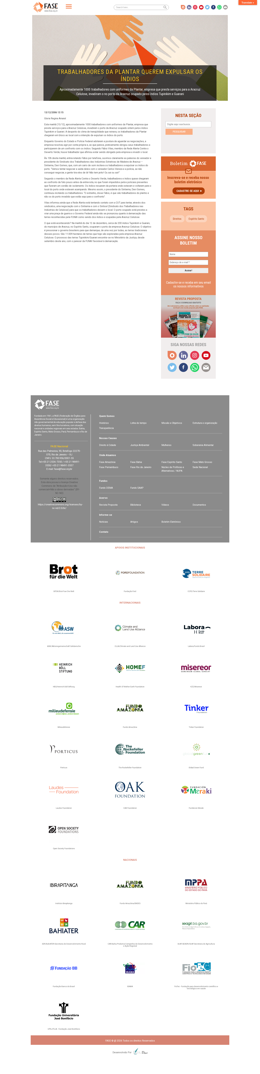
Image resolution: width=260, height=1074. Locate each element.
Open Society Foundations (64, 848)
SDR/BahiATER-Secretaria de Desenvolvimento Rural (64, 944)
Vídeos (165, 504)
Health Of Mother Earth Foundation (130, 687)
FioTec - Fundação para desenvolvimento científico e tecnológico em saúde (196, 987)
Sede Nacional (200, 467)
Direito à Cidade (107, 445)
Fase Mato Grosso (202, 462)
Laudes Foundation (64, 808)
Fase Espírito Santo (171, 462)
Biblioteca (135, 504)
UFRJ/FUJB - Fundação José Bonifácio (64, 1029)
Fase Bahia (136, 462)
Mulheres (166, 445)
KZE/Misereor (196, 687)
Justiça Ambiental (139, 445)
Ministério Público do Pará (196, 903)
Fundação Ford (130, 591)
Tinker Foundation (196, 727)
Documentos (199, 504)
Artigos (134, 521)
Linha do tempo (138, 423)
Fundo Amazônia (130, 727)
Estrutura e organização (205, 423)
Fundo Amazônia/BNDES (130, 903)
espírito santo (196, 218)
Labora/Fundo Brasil (196, 646)
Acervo (103, 497)
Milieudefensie (64, 727)
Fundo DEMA (106, 487)
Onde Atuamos (107, 455)
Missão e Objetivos (171, 423)
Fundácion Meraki (196, 808)
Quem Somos (107, 416)
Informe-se (105, 514)
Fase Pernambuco (108, 467)
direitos (177, 218)
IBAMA (130, 986)
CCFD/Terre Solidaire (196, 591)
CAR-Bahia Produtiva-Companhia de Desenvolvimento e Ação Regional (130, 945)
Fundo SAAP (137, 487)
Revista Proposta (108, 504)
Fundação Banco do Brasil (64, 986)
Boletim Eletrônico (171, 521)
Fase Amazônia (107, 462)
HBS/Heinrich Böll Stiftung (64, 687)
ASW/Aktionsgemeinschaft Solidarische (64, 646)
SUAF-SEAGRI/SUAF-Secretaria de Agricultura (196, 944)
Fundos (103, 480)
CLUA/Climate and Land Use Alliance (130, 646)
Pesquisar (179, 131)
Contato (103, 531)
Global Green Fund (196, 768)
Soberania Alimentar (203, 445)
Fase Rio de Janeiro (140, 467)
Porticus (63, 768)
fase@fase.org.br (63, 469)
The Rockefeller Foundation (130, 768)
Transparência (106, 428)
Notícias (103, 521)
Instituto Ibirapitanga (63, 903)
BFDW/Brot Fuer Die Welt (64, 591)
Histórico (104, 423)
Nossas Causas (108, 438)
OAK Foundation (130, 808)
